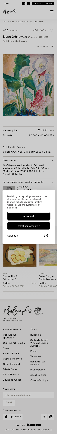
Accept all (28, 216)
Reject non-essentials (28, 226)
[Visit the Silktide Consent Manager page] (46, 235)
